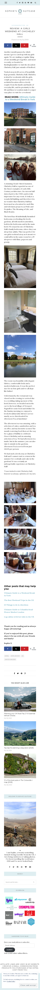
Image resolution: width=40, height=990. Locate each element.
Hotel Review (15, 656)
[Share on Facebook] (8, 45)
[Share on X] (16, 45)
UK (27, 25)
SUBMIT (10, 950)
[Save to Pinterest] (25, 45)
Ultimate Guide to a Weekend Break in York (20, 98)
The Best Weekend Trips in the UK (19, 600)
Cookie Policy (11, 981)
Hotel (7, 656)
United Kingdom (10, 659)
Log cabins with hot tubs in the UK (19, 617)
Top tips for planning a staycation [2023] (19, 748)
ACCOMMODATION (18, 25)
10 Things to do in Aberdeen (16, 605)
